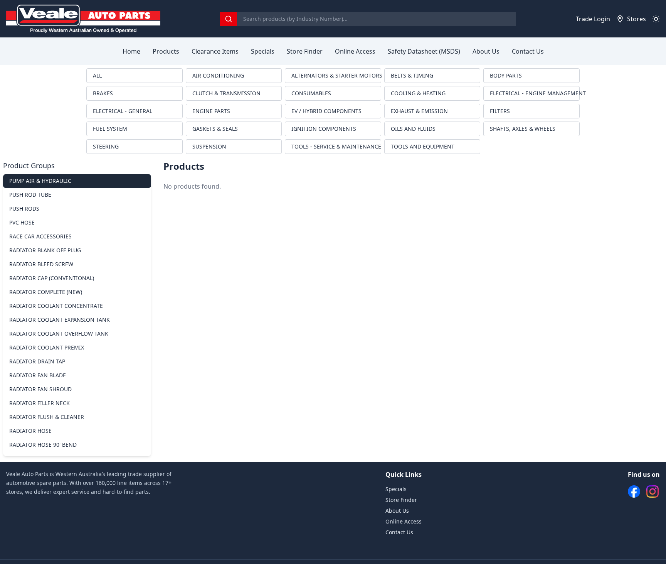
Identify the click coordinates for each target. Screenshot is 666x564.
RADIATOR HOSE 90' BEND (43, 444)
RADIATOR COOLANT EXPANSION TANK (59, 319)
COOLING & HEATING (418, 93)
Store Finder (305, 51)
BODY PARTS (506, 75)
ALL (97, 75)
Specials (262, 51)
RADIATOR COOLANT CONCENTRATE (56, 305)
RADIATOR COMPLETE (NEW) (45, 292)
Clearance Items (215, 51)
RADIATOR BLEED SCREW (41, 264)
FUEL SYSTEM (110, 128)
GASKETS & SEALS (215, 128)
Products (166, 51)
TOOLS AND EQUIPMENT (422, 146)
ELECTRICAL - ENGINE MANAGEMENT (535, 93)
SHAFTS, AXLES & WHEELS (522, 128)
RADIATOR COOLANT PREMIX (46, 347)
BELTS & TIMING (412, 75)
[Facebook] (634, 491)
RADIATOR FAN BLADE (37, 375)
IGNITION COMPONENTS (323, 128)
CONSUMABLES (311, 93)
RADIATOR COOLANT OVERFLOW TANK (58, 333)
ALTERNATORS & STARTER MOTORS (336, 75)
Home (131, 51)
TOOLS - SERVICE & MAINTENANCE (336, 146)
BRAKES (103, 93)
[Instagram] (652, 491)
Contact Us (528, 51)
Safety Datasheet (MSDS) (424, 51)
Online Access (355, 51)
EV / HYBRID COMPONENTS (326, 111)
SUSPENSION (209, 146)
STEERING (106, 146)
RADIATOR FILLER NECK (39, 403)
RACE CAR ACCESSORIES (40, 236)
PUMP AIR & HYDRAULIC (40, 180)
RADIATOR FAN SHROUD (40, 389)
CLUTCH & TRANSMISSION (226, 93)
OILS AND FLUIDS (413, 128)
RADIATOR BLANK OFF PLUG (45, 250)
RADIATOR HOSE (30, 430)
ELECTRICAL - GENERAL (122, 111)
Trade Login (593, 19)
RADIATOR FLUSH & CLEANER (46, 416)
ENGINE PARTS (211, 111)
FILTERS (500, 111)
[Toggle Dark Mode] (656, 19)
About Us (486, 51)
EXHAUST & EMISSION (419, 111)
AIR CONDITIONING (218, 75)
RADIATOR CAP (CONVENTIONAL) (51, 278)
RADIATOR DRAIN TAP (37, 361)
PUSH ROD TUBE (30, 194)
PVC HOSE (22, 222)
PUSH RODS (24, 208)
